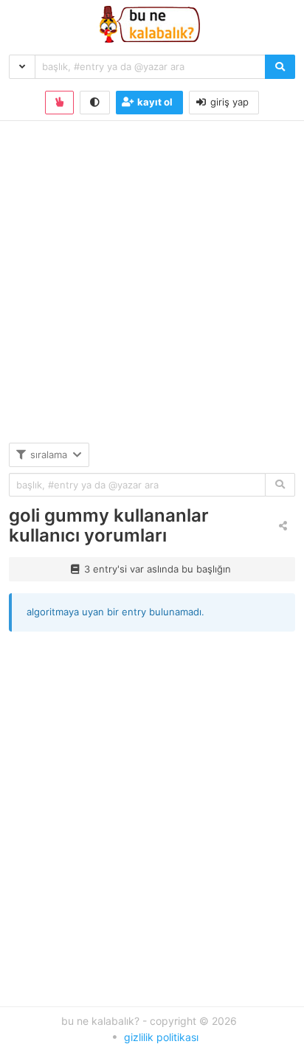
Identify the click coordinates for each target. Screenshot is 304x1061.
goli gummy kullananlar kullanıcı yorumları (109, 525)
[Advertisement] (152, 291)
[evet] (280, 485)
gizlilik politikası (161, 1037)
